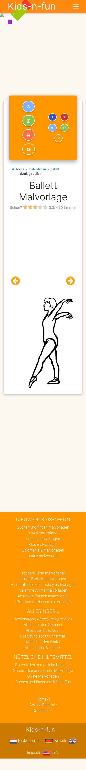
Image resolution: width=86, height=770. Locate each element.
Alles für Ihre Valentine (43, 647)
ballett (55, 169)
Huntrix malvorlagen (43, 555)
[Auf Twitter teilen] (52, 128)
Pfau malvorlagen (43, 544)
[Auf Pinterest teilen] (64, 117)
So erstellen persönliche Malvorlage (43, 670)
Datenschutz (43, 710)
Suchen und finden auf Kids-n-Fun (43, 682)
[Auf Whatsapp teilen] (64, 128)
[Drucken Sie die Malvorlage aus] (28, 135)
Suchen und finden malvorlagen (43, 527)
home (19, 169)
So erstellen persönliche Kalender (43, 664)
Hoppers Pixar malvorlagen (43, 573)
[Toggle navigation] (75, 6)
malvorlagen (37, 169)
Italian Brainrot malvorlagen (43, 578)
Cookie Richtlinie (43, 704)
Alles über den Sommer (43, 624)
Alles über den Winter (43, 641)
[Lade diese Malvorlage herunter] (28, 149)
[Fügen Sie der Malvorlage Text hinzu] (28, 106)
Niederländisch (28, 740)
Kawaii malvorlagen (43, 533)
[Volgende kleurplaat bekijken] (68, 280)
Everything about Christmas (43, 636)
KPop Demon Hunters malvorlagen (43, 601)
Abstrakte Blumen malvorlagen (43, 596)
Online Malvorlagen (43, 676)
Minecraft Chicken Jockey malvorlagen (43, 584)
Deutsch (59, 740)
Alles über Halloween (43, 630)
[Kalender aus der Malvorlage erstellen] (28, 121)
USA (54, 752)
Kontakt (43, 699)
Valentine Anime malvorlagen (43, 590)
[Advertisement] (43, 45)
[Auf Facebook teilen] (52, 117)
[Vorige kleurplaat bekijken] (17, 280)
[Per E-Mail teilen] (58, 138)
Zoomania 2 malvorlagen (43, 550)
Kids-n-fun (32, 6)
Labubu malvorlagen (43, 538)
